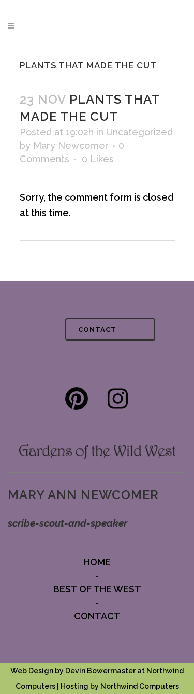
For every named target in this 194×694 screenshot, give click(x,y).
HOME (97, 562)
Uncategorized (139, 131)
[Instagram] (117, 398)
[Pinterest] (76, 398)
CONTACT (97, 329)
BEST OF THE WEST (97, 589)
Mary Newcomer (71, 145)
